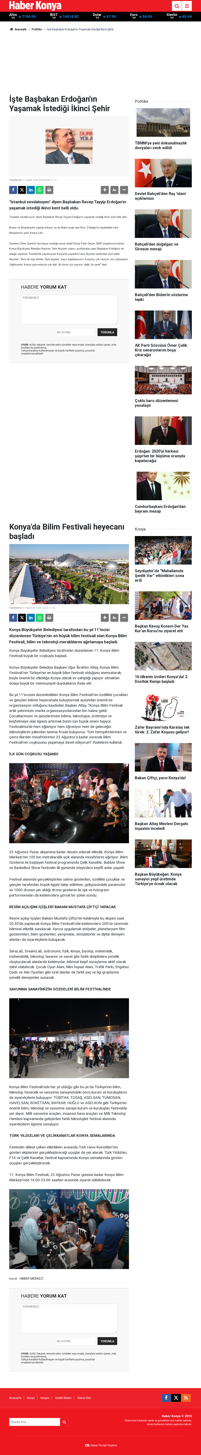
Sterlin (171, 15)
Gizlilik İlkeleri (63, 1398)
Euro (134, 15)
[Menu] (186, 6)
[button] (105, 190)
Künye (31, 1398)
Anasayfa (20, 29)
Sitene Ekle (84, 1398)
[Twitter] (22, 190)
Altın (13, 15)
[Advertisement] (100, 64)
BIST (54, 15)
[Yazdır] (49, 190)
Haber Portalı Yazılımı (103, 1445)
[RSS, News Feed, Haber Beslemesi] (186, 1398)
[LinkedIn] (31, 190)
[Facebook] (13, 190)
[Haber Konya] (35, 5)
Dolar (97, 15)
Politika (37, 29)
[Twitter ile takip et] (176, 1398)
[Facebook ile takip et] (166, 1398)
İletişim (44, 1398)
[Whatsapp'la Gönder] (40, 190)
